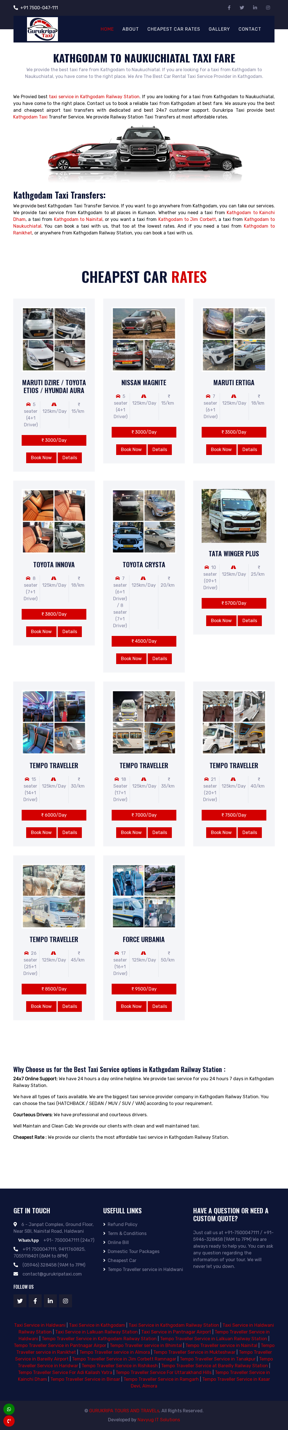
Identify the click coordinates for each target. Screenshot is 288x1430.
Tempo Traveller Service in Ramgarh (161, 1379)
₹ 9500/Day (144, 989)
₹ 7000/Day (144, 815)
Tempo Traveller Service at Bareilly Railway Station (214, 1365)
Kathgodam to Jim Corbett (187, 219)
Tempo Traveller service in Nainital (221, 1345)
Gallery (219, 29)
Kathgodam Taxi (30, 117)
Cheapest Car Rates (173, 29)
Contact (249, 29)
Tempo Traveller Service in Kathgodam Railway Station (99, 1338)
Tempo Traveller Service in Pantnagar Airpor (60, 1345)
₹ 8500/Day (54, 989)
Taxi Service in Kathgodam (97, 1325)
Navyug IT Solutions (159, 1419)
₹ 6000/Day (54, 815)
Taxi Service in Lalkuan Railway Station (96, 1332)
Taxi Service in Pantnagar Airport (176, 1332)
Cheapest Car (122, 1260)
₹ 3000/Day (54, 440)
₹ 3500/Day (233, 432)
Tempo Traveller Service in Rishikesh (120, 1365)
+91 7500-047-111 (39, 7)
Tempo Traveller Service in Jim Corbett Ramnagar (124, 1359)
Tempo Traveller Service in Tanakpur (218, 1359)
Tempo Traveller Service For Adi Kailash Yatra (65, 1372)
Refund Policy (123, 1224)
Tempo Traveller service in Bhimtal (146, 1345)
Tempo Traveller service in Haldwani (145, 1269)
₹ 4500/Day (144, 641)
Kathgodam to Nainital (78, 219)
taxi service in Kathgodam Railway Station (94, 96)
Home (107, 29)
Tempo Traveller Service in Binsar (85, 1379)
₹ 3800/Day (54, 614)
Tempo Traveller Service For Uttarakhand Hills (164, 1372)
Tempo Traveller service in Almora (114, 1352)
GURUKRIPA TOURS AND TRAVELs (124, 1410)
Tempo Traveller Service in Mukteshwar (194, 1352)
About (130, 29)
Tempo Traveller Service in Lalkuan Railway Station (213, 1338)
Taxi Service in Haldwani (40, 1325)
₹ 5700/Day (233, 603)
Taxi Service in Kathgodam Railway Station (174, 1325)
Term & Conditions (127, 1233)
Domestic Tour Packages (133, 1251)
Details (69, 457)
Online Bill (118, 1242)
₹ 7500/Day (233, 815)
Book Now (41, 457)
